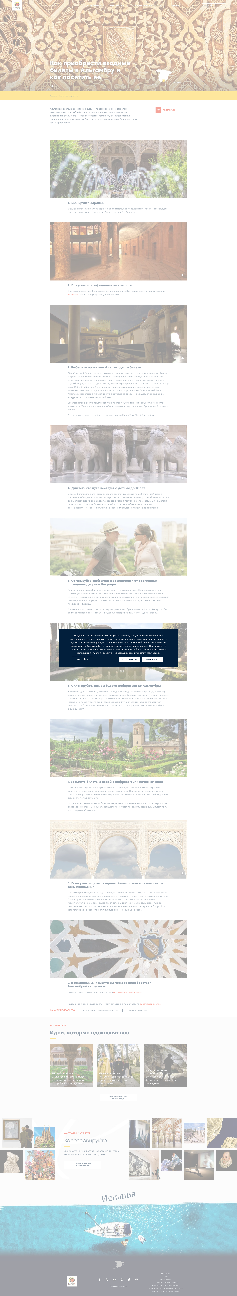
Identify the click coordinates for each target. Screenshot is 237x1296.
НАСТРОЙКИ (82, 659)
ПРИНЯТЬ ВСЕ (152, 659)
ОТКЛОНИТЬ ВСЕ (130, 659)
